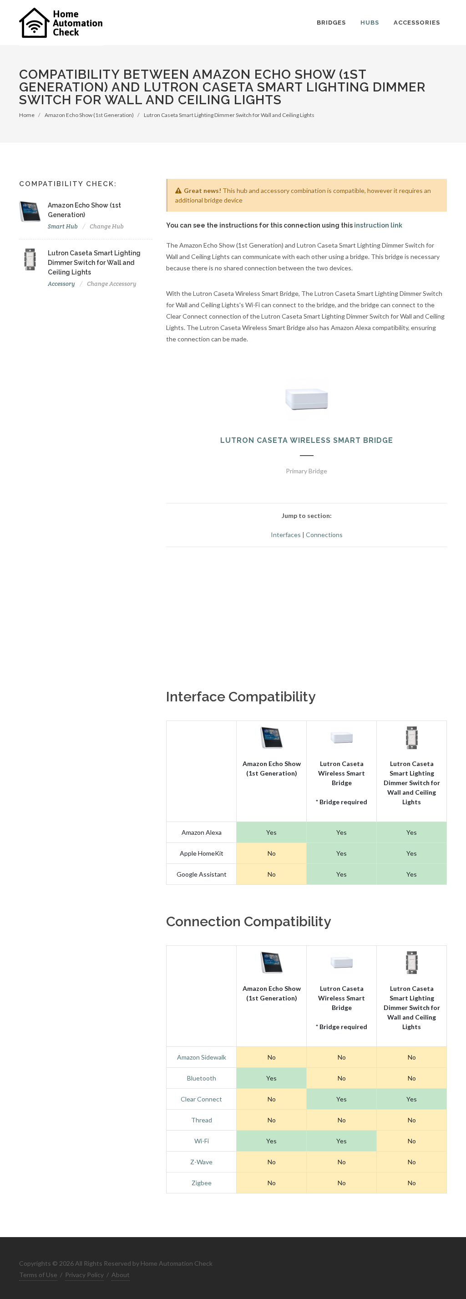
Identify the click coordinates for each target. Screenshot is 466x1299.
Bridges (331, 22)
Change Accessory (112, 284)
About (120, 1275)
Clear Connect (201, 1099)
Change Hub (107, 226)
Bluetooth (201, 1078)
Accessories (417, 22)
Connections (324, 534)
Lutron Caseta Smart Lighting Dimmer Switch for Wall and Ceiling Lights (229, 115)
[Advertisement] (306, 618)
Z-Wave (201, 1162)
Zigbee (202, 1183)
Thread (201, 1120)
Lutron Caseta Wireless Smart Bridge (306, 440)
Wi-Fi (201, 1141)
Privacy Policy (84, 1275)
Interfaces (286, 534)
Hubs (369, 22)
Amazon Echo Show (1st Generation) (89, 115)
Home (27, 115)
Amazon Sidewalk (201, 1057)
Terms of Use (38, 1275)
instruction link (378, 225)
